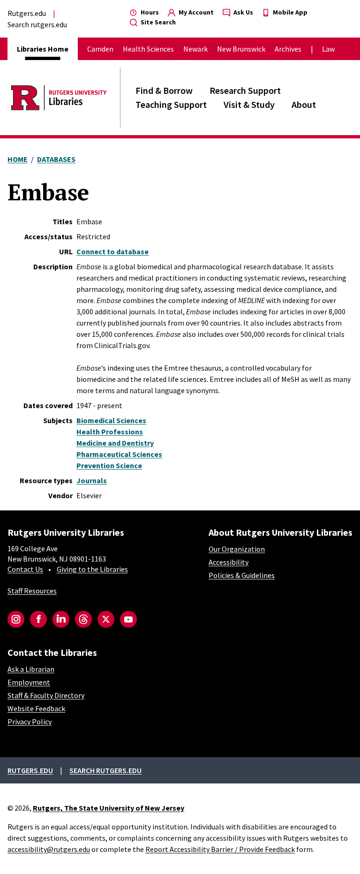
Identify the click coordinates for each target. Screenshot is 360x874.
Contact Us (25, 569)
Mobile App (289, 12)
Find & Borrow (164, 90)
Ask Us (242, 12)
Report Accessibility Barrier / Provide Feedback (220, 849)
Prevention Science (109, 465)
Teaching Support (171, 104)
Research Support (245, 90)
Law (328, 48)
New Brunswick (241, 48)
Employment (29, 682)
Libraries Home (42, 48)
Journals (91, 480)
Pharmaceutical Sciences (119, 454)
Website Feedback (36, 708)
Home (18, 159)
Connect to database (112, 251)
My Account (195, 12)
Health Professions (109, 431)
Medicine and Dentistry (115, 443)
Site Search (157, 22)
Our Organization (237, 549)
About (304, 104)
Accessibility (228, 562)
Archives (288, 48)
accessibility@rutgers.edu (49, 849)
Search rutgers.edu (37, 24)
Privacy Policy (30, 721)
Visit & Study (249, 104)
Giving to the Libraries (92, 569)
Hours (149, 12)
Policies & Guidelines (242, 575)
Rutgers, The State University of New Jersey (108, 808)
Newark (195, 48)
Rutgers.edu (27, 13)
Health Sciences (148, 48)
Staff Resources (32, 590)
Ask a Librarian (31, 669)
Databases (56, 159)
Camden (100, 48)
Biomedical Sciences (111, 420)
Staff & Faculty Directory (46, 695)
